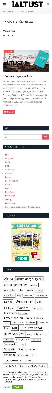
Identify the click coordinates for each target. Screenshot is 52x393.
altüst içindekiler (15, 285)
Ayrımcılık (39, 290)
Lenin (29, 335)
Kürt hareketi (14, 334)
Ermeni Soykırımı (34, 318)
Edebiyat (9, 308)
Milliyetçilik (22, 339)
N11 (7, 154)
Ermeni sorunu (13, 318)
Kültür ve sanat (31, 328)
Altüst (8, 278)
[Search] (48, 4)
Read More (8, 112)
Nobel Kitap (10, 203)
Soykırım (9, 355)
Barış (19, 296)
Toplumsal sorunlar (17, 360)
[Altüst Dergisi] (27, 4)
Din (38, 301)
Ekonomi (9, 51)
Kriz (14, 328)
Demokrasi (41, 295)
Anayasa (33, 285)
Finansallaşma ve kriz (18, 76)
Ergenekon (23, 313)
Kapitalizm (30, 322)
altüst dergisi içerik (29, 279)
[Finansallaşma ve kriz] (26, 61)
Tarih (33, 355)
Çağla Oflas (9, 31)
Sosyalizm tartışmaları (20, 349)
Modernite (36, 340)
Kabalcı (8, 177)
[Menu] (4, 4)
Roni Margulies (10, 344)
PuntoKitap (10, 195)
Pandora (9, 173)
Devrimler (24, 301)
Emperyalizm (10, 312)
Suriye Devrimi (23, 355)
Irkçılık (6, 323)
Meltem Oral (8, 340)
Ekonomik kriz (37, 308)
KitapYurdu (10, 158)
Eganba (8, 188)
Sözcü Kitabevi (11, 181)
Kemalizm (43, 322)
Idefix (7, 162)
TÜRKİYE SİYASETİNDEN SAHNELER (25, 365)
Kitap (6, 328)
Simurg (8, 199)
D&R (7, 166)
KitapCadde (10, 192)
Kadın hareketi (17, 323)
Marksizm (40, 334)
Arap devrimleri (14, 290)
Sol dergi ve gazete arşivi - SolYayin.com (22, 207)
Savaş (22, 344)
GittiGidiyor (10, 169)
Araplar (30, 291)
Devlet (8, 301)
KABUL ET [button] (17, 387)
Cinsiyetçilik (28, 295)
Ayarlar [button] (7, 387)
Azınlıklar (9, 295)
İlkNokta (8, 184)
